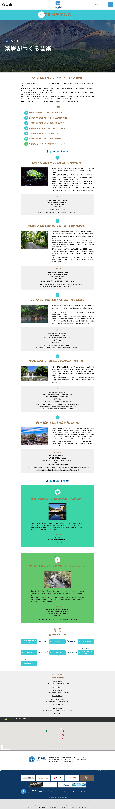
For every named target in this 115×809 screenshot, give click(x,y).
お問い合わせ (75, 792)
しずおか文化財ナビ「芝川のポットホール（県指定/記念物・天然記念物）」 (56, 619)
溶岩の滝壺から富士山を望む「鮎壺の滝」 (44, 134)
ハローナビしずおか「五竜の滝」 (45, 404)
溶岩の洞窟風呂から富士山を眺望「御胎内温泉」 (46, 139)
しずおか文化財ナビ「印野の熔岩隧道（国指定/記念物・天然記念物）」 (56, 286)
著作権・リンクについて (58, 790)
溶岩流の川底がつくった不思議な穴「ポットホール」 (48, 144)
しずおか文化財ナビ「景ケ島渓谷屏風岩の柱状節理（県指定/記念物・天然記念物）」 (57, 347)
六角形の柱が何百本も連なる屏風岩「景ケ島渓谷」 (47, 123)
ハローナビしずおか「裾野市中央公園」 (67, 404)
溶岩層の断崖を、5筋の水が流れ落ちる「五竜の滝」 (48, 128)
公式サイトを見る (57, 687)
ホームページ (56, 542)
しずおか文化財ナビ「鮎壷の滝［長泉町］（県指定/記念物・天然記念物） (67, 468)
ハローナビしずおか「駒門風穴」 (46, 212)
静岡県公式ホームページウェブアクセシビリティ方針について (54, 792)
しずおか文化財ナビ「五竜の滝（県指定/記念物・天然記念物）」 (56, 406)
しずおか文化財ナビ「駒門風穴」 (67, 212)
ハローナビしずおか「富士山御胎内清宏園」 (45, 284)
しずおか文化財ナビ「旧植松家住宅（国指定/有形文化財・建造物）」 (57, 409)
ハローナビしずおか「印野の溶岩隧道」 (70, 284)
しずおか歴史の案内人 (44, 790)
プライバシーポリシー (85, 792)
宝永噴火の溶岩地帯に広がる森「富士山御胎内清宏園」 (49, 118)
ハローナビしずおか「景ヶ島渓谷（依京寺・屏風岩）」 (57, 345)
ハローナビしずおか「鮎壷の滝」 (35, 468)
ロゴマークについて (53, 763)
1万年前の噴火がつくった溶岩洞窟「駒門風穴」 (46, 113)
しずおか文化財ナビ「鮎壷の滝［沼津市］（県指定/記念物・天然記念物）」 (56, 470)
